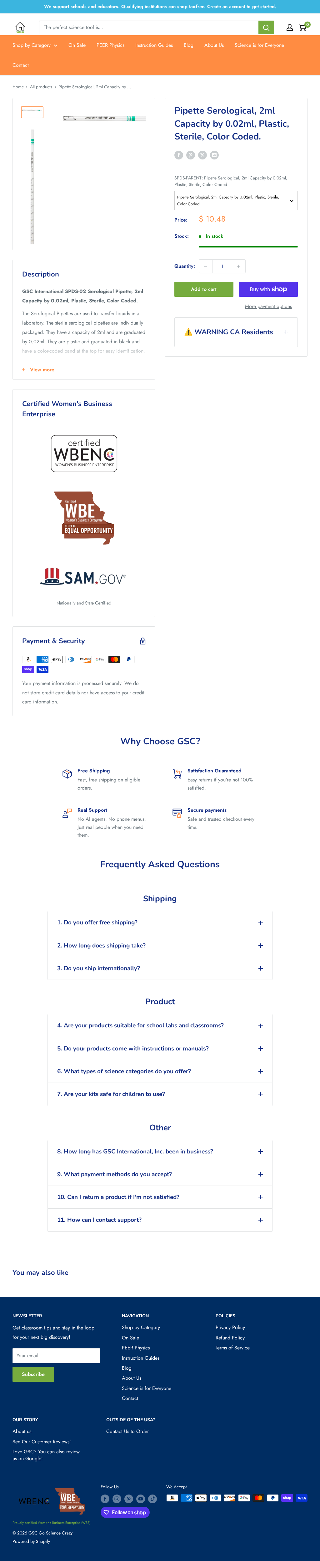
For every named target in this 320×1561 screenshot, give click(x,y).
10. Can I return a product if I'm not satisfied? (118, 1197)
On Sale (77, 45)
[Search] (266, 27)
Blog (188, 45)
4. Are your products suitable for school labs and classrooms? (140, 1025)
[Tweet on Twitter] (202, 154)
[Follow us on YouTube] (140, 1498)
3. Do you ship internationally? (98, 968)
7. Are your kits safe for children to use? (111, 1094)
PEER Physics (110, 45)
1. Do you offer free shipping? (97, 922)
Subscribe (33, 1374)
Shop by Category (31, 45)
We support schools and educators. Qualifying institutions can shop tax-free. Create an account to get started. (160, 6)
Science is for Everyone (259, 45)
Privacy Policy (230, 1327)
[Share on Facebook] (178, 154)
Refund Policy (230, 1337)
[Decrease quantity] (205, 266)
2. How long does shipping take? (101, 946)
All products (41, 87)
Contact (20, 65)
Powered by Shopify (31, 1541)
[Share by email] (214, 154)
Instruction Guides (154, 45)
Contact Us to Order (127, 1431)
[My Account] (290, 27)
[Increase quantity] (238, 266)
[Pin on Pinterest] (190, 154)
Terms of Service (233, 1347)
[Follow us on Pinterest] (128, 1498)
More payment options (268, 306)
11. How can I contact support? (99, 1220)
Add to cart (204, 289)
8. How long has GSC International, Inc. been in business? (135, 1152)
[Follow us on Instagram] (116, 1498)
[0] (302, 27)
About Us (214, 45)
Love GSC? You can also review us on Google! (46, 1455)
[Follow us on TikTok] (152, 1498)
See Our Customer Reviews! (41, 1441)
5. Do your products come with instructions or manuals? (133, 1049)
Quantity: (184, 266)
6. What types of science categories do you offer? (124, 1071)
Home (18, 87)
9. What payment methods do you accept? (114, 1174)
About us (21, 1431)
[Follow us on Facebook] (105, 1498)
